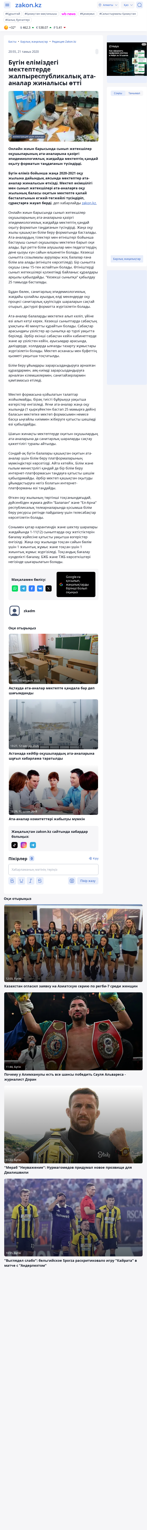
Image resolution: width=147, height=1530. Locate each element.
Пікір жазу (87, 881)
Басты (12, 41)
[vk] (40, 588)
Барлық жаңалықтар (34, 41)
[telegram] (23, 588)
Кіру (95, 858)
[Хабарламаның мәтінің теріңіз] (53, 869)
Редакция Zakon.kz (64, 41)
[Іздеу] (139, 5)
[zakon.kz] (28, 5)
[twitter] (48, 588)
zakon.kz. (89, 203)
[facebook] (31, 588)
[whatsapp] (14, 588)
